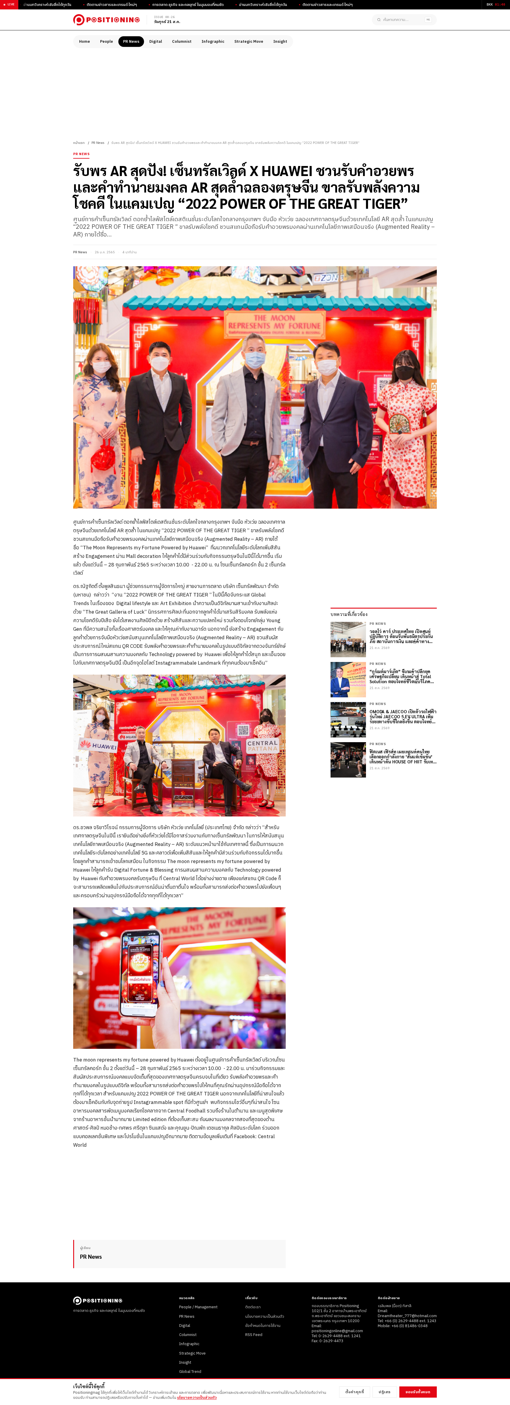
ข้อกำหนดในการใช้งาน (262, 1325)
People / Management (198, 1307)
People (106, 41)
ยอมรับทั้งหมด (418, 1392)
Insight (280, 41)
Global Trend (190, 1371)
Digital (155, 41)
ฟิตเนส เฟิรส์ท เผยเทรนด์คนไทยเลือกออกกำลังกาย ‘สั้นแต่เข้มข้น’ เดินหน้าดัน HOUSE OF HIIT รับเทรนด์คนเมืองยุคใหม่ (401, 756)
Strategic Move (248, 41)
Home (84, 41)
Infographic (213, 41)
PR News (131, 41)
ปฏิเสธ (385, 1392)
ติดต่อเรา (253, 1307)
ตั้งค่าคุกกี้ (354, 1392)
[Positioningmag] (106, 19)
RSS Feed (253, 1335)
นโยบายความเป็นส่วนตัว (264, 1316)
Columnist (182, 41)
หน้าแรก (79, 143)
